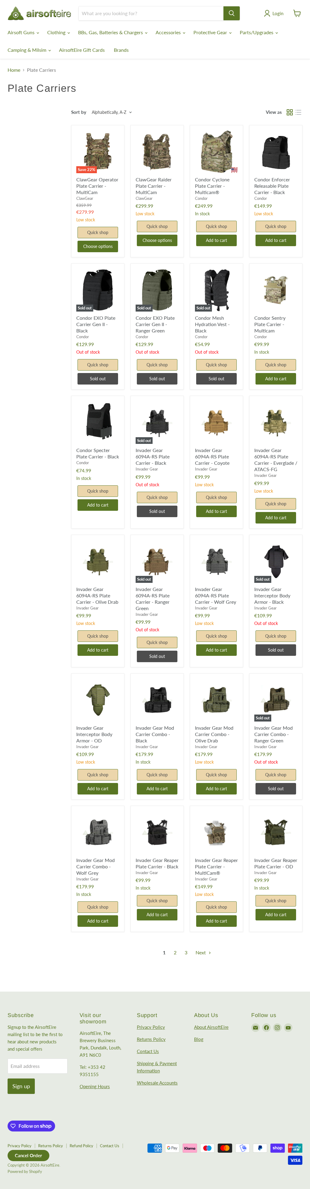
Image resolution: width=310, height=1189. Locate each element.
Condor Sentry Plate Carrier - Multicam (269, 324)
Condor (201, 198)
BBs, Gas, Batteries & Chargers (111, 32)
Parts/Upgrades (257, 32)
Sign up (21, 1086)
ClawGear (84, 198)
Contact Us (148, 1051)
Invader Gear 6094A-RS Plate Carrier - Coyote (212, 456)
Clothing (57, 32)
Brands (121, 50)
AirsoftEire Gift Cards (82, 50)
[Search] (231, 13)
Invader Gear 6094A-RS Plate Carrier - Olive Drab (97, 595)
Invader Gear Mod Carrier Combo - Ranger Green (273, 734)
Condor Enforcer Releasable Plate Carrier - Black (272, 186)
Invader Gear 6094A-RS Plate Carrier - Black (153, 456)
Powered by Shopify (25, 1171)
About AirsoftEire (211, 1027)
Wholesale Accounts (157, 1082)
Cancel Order (28, 1155)
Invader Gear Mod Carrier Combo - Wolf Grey (95, 866)
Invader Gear (147, 469)
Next (201, 952)
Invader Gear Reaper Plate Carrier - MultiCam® (216, 866)
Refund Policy (81, 1145)
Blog (198, 1039)
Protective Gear (210, 32)
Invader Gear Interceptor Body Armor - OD (94, 734)
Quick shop (97, 232)
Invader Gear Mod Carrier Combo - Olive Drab (214, 734)
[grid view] (289, 112)
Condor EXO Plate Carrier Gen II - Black (95, 324)
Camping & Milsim (28, 50)
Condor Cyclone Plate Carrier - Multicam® (212, 186)
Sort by (78, 112)
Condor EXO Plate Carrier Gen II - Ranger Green (155, 324)
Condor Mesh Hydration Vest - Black (212, 324)
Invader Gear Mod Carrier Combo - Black (155, 734)
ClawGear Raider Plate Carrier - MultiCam (154, 186)
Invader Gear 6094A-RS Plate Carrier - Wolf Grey (215, 595)
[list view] (298, 112)
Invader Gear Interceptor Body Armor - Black (272, 595)
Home (14, 70)
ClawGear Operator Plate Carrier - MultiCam (97, 186)
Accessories (169, 32)
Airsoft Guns (22, 32)
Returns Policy (151, 1039)
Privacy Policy (151, 1027)
